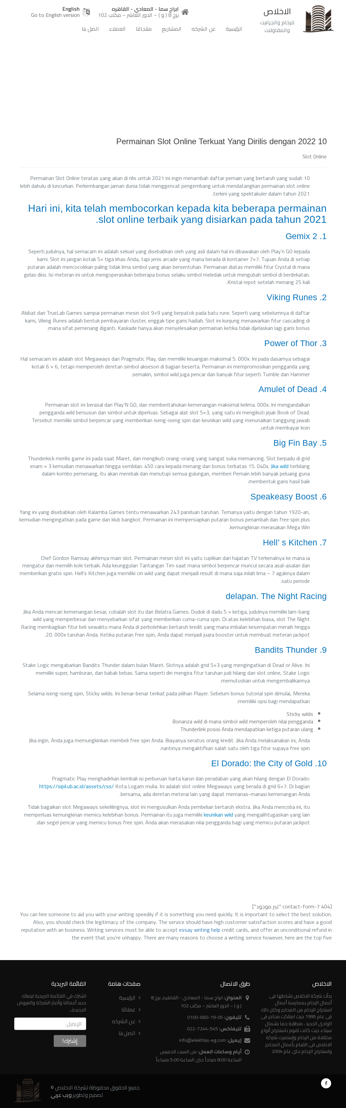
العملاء (117, 29)
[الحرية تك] (27, 1090)
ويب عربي (61, 1095)
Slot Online (314, 156)
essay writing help (199, 930)
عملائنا (128, 1009)
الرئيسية (234, 29)
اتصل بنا (90, 29)
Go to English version (55, 15)
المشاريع (171, 29)
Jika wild (280, 466)
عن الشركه (204, 29)
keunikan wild (218, 814)
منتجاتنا (144, 29)
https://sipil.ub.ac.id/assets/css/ (76, 786)
